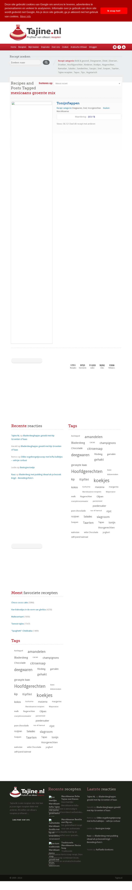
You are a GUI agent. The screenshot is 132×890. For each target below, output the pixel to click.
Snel (100, 68)
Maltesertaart (17, 616)
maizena (99, 487)
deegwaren (80, 455)
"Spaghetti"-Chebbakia (21, 631)
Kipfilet (84, 479)
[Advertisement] (35, 397)
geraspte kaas (79, 465)
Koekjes (97, 64)
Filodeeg (98, 454)
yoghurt (106, 532)
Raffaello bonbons (104, 849)
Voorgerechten (94, 108)
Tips (83, 72)
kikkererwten (112, 474)
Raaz (13, 474)
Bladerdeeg (78, 442)
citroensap (95, 449)
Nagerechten (108, 64)
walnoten (75, 532)
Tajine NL (15, 435)
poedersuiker (99, 505)
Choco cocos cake (19, 602)
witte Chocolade (91, 532)
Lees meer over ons (21, 820)
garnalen (111, 454)
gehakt (99, 459)
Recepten (22, 47)
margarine (113, 487)
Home (13, 47)
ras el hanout (96, 510)
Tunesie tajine (17, 624)
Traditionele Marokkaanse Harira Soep (71, 845)
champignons (108, 443)
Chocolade (77, 448)
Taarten (115, 68)
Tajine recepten (65, 72)
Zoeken (65, 47)
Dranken (62, 64)
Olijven (100, 496)
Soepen (106, 68)
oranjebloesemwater (79, 501)
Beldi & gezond (82, 61)
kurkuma (86, 487)
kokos (74, 487)
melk (73, 496)
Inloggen (93, 47)
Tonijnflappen (68, 103)
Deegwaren (95, 61)
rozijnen (75, 516)
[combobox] (87, 83)
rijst (109, 511)
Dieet (105, 61)
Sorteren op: (46, 83)
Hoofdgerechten (75, 64)
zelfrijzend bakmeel (79, 537)
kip (73, 479)
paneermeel (97, 501)
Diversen (113, 61)
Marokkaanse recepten (91, 492)
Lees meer (63, 130)
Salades (71, 68)
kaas (109, 470)
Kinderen (88, 64)
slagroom (103, 517)
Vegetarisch (91, 72)
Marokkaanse (63, 111)
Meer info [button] (25, 16)
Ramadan (62, 68)
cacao (92, 442)
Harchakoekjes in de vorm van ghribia (28, 609)
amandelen (94, 437)
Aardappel (75, 436)
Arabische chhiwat (79, 47)
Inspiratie (45, 47)
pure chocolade (78, 511)
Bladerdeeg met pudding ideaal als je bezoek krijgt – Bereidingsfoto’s (102, 839)
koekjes (101, 480)
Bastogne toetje (27, 467)
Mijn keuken (33, 47)
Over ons (56, 47)
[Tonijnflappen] (31, 222)
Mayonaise (110, 492)
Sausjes (92, 68)
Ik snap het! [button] (113, 10)
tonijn (112, 522)
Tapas (76, 72)
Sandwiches (82, 68)
